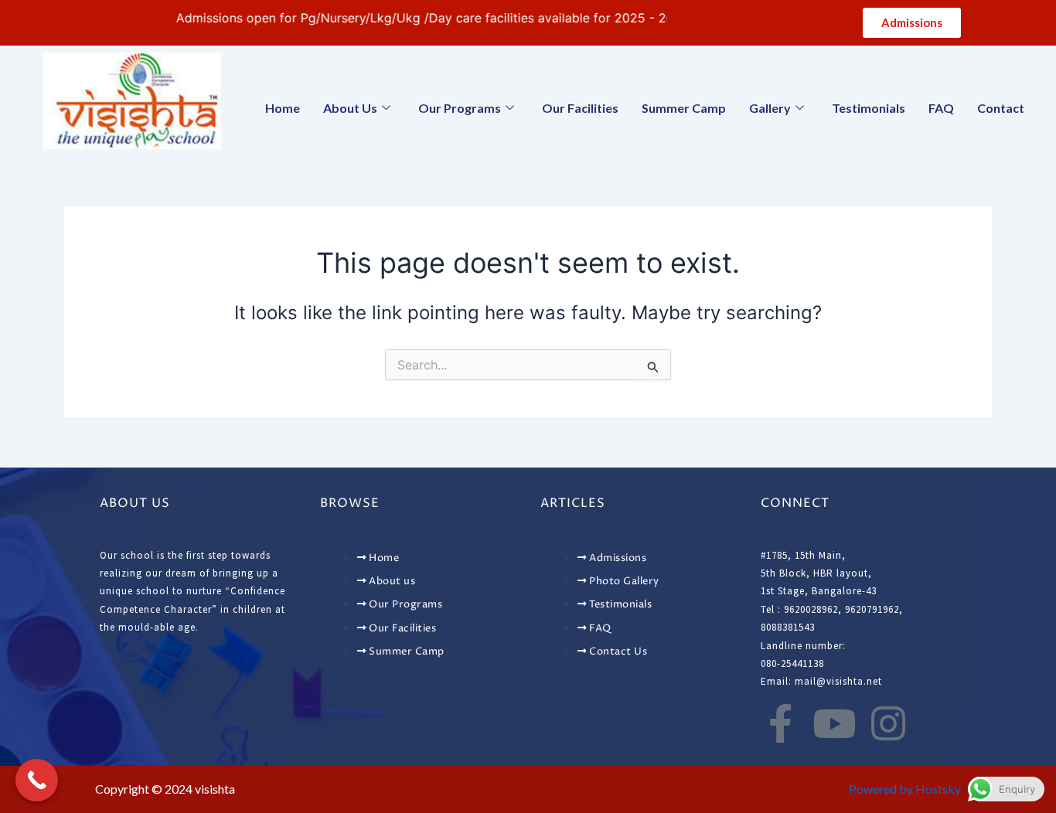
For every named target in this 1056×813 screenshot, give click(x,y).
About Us (350, 107)
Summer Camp (684, 107)
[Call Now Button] (36, 780)
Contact (1000, 107)
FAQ (941, 107)
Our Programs (459, 107)
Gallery (770, 107)
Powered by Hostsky (905, 788)
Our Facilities (580, 107)
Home (282, 107)
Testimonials (868, 107)
